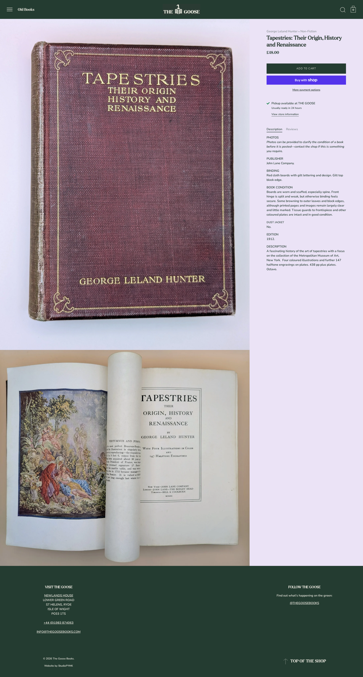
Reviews (292, 129)
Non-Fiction (308, 31)
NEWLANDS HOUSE (58, 595)
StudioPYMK (65, 666)
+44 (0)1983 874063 (59, 623)
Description (274, 129)
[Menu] (9, 9)
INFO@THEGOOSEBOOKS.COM (59, 632)
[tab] (276, 129)
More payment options (306, 90)
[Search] (343, 10)
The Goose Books (63, 658)
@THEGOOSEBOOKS (304, 603)
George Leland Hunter (282, 31)
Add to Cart (306, 68)
